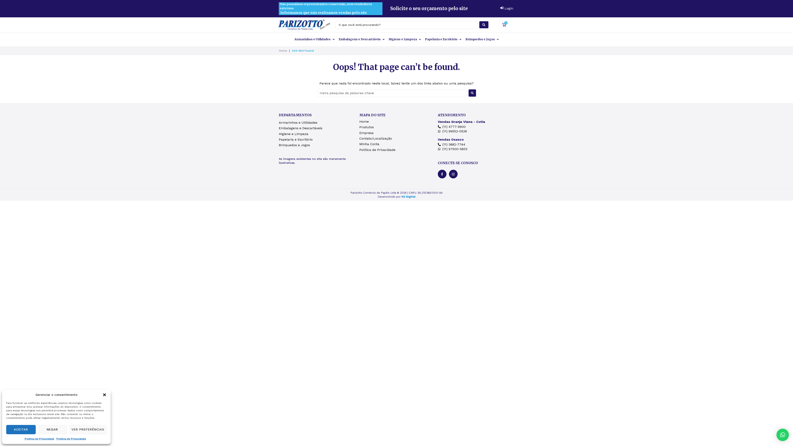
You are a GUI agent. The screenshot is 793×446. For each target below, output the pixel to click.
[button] (104, 395)
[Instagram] (453, 174)
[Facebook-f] (442, 174)
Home (283, 50)
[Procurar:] (392, 93)
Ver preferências (87, 429)
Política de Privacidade (39, 438)
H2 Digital (408, 196)
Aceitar (21, 429)
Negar (52, 429)
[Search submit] (483, 24)
